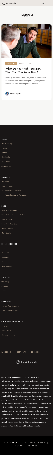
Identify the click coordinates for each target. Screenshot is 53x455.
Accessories (6, 166)
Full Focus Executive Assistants (14, 195)
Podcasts (5, 257)
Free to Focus (7, 186)
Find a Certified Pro (9, 311)
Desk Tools (5, 162)
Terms (19, 446)
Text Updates (6, 266)
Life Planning (6, 143)
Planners (4, 148)
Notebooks (5, 157)
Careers (4, 286)
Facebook (6, 352)
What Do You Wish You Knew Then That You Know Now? (23, 70)
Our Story (5, 282)
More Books (6, 233)
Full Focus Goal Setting (11, 190)
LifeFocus (5, 181)
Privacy (33, 446)
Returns (4, 326)
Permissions (37, 442)
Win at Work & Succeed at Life (14, 215)
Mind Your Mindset (9, 210)
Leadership (11, 63)
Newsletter (5, 253)
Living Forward (7, 228)
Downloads (5, 262)
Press (3, 291)
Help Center (6, 330)
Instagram (21, 352)
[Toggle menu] (48, 3)
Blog (3, 248)
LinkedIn (35, 352)
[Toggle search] (43, 3)
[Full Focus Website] (27, 362)
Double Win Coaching (10, 306)
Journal (4, 153)
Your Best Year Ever (9, 224)
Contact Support (8, 335)
